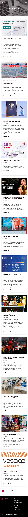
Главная (15, 498)
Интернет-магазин (18, 502)
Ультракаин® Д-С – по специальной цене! (12, 39)
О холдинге (16, 500)
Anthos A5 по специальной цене (11, 160)
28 (12, 490)
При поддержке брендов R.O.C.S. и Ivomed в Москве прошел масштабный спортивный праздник (13, 82)
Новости (16, 504)
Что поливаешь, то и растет (10, 236)
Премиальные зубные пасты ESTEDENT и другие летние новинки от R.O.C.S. (13, 198)
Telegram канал (17, 509)
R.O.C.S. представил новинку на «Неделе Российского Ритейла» (14, 314)
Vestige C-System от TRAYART (11, 471)
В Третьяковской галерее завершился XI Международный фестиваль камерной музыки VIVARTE (13, 357)
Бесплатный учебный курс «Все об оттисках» (12, 275)
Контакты (16, 507)
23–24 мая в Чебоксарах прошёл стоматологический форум (11, 397)
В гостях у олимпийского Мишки (11, 434)
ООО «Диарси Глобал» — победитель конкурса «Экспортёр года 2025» (13, 120)
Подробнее (6, 56)
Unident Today (17, 505)
